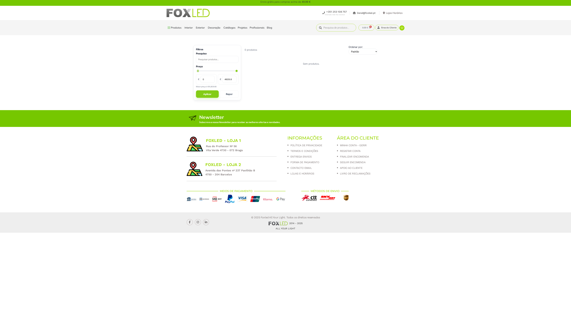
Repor (229, 94)
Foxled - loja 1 (223, 140)
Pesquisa (201, 53)
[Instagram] (198, 222)
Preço (199, 66)
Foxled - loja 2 (223, 164)
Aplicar (207, 94)
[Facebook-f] (190, 222)
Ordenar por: (356, 47)
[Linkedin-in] (206, 222)
